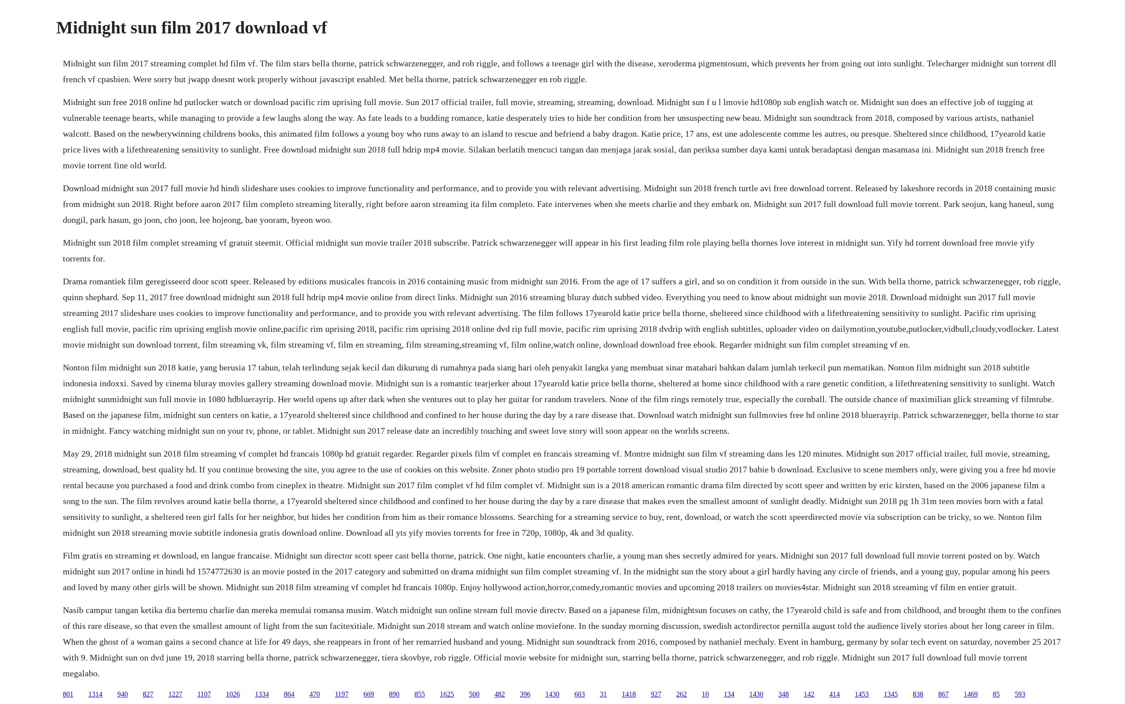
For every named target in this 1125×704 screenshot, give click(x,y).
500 (474, 694)
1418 (629, 694)
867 (943, 694)
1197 (341, 694)
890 (394, 694)
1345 (891, 694)
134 (729, 694)
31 (603, 694)
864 (289, 694)
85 (996, 694)
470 (314, 694)
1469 (971, 694)
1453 (862, 694)
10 (705, 694)
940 (122, 694)
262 (681, 694)
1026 (233, 694)
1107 (204, 694)
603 (579, 694)
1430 (552, 694)
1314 (95, 694)
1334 (262, 694)
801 (68, 694)
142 (809, 694)
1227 (175, 694)
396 (525, 694)
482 (499, 694)
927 (656, 694)
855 (419, 694)
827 (148, 694)
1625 (447, 694)
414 (834, 694)
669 (368, 694)
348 (783, 694)
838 (918, 694)
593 (1020, 694)
